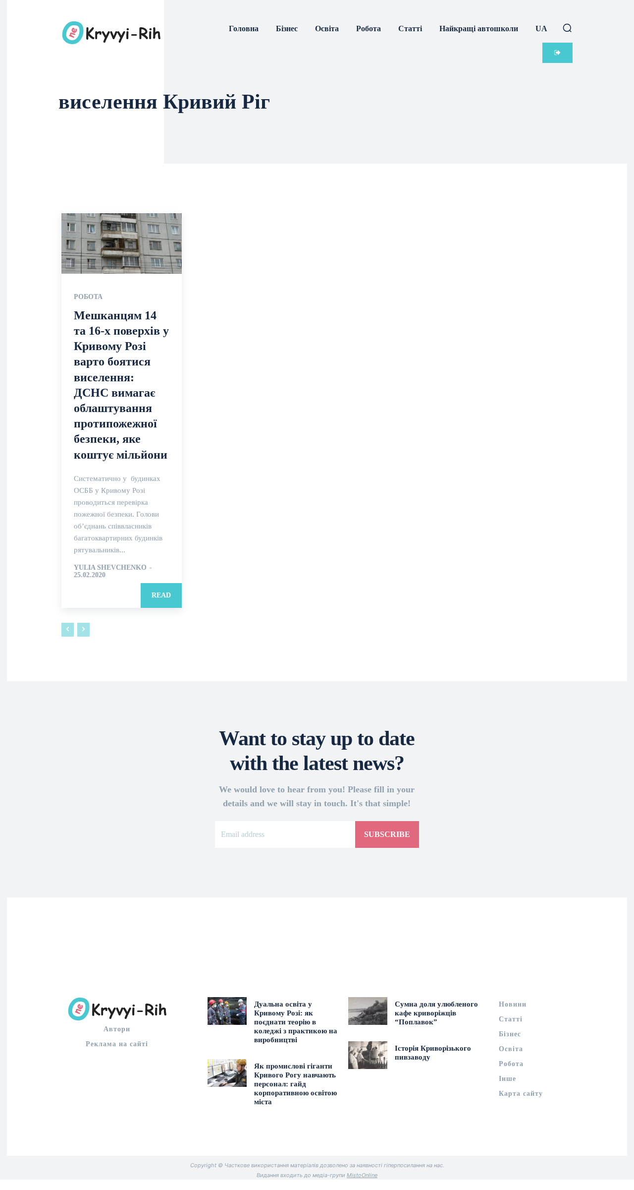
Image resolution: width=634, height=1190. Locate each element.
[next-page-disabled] (83, 630)
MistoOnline (362, 1175)
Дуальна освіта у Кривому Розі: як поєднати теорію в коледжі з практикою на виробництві (295, 1022)
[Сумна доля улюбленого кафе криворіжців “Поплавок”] (367, 1010)
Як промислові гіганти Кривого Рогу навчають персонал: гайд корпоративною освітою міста (295, 1084)
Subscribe (387, 834)
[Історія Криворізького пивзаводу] (367, 1055)
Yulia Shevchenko (110, 567)
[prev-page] (67, 630)
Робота (88, 297)
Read (161, 595)
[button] (567, 27)
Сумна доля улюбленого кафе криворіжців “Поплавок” (436, 1013)
